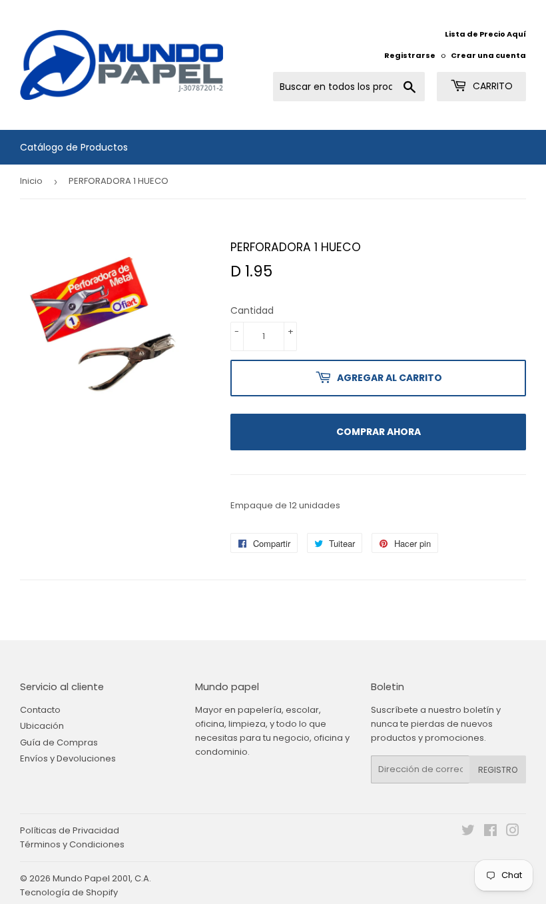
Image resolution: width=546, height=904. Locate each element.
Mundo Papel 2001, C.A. (102, 878)
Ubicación (42, 725)
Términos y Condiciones (72, 844)
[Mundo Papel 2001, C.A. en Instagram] (512, 832)
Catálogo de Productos (74, 147)
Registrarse (409, 55)
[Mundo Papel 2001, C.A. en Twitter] (468, 832)
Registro (497, 769)
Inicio (31, 181)
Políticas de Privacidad (69, 830)
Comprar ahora (378, 431)
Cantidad (252, 310)
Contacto (40, 709)
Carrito (491, 86)
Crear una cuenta (488, 55)
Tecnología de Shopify (69, 892)
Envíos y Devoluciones (68, 758)
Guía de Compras (59, 742)
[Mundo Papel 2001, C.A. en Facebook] (490, 832)
